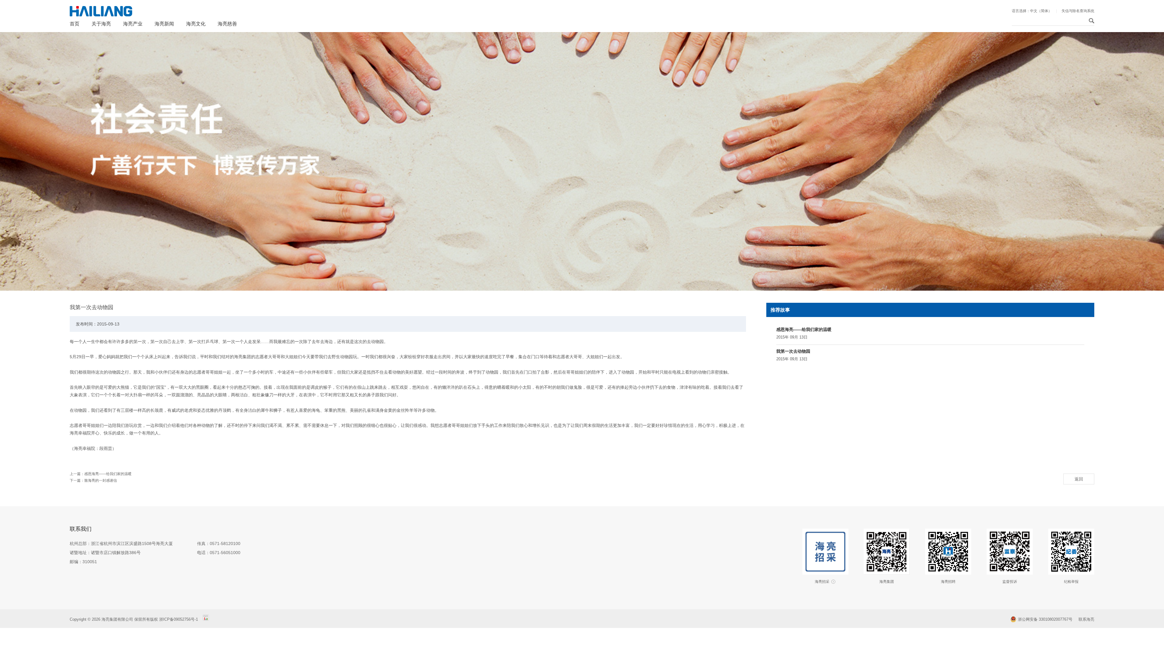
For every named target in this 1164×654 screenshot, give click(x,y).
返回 (1079, 479)
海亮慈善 (227, 23)
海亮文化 (196, 23)
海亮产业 (132, 23)
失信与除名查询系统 (1078, 11)
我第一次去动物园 (793, 351)
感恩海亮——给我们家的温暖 (803, 329)
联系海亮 (1086, 619)
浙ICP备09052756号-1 (179, 619)
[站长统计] (206, 619)
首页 (74, 23)
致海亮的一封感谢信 (100, 480)
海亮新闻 (164, 23)
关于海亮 (101, 23)
